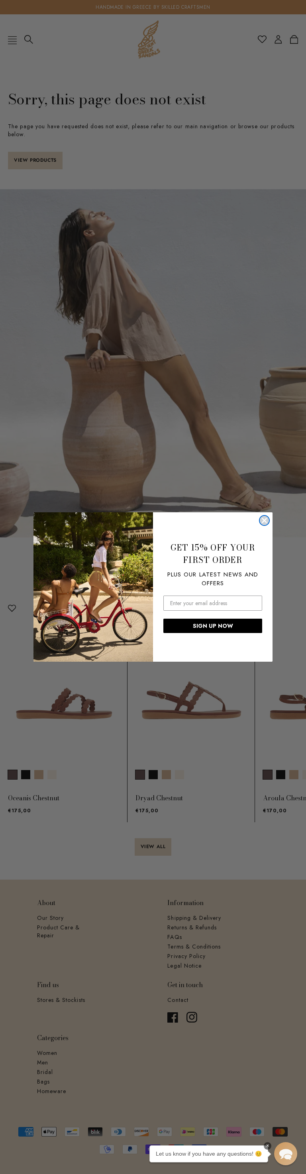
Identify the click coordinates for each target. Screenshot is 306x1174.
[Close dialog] (264, 520)
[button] (285, 1153)
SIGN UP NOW (213, 626)
